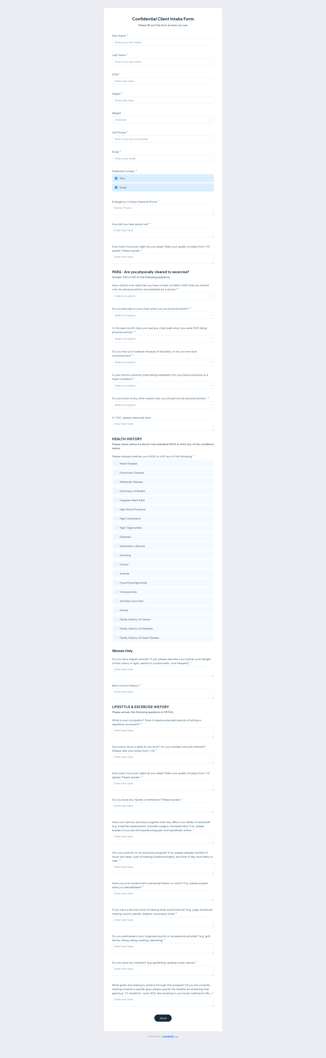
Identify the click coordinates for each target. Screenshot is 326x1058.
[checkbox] (163, 178)
